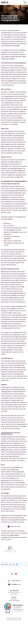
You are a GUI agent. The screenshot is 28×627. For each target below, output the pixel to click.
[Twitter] (13, 564)
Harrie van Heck (15, 526)
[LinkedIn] (10, 564)
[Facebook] (17, 564)
